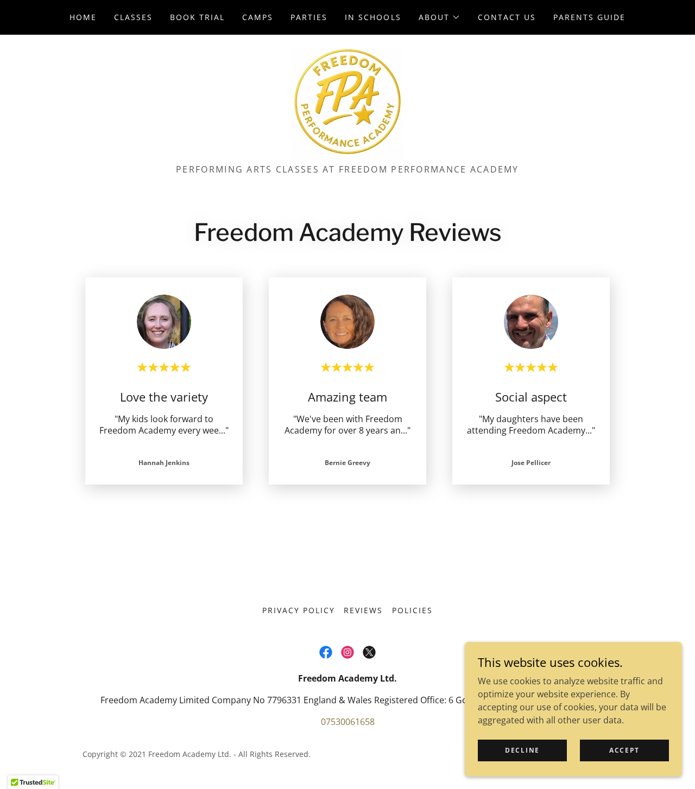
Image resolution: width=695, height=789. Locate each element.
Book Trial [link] (197, 17)
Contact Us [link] (507, 17)
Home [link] (83, 17)
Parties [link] (308, 17)
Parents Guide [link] (589, 17)
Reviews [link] (363, 610)
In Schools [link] (373, 17)
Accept (624, 750)
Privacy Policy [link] (298, 610)
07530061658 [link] (348, 722)
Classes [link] (133, 17)
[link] (347, 103)
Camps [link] (257, 17)
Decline (522, 750)
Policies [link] (412, 610)
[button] (439, 17)
